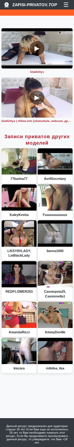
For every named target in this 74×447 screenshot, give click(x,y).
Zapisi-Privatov (34, 4)
